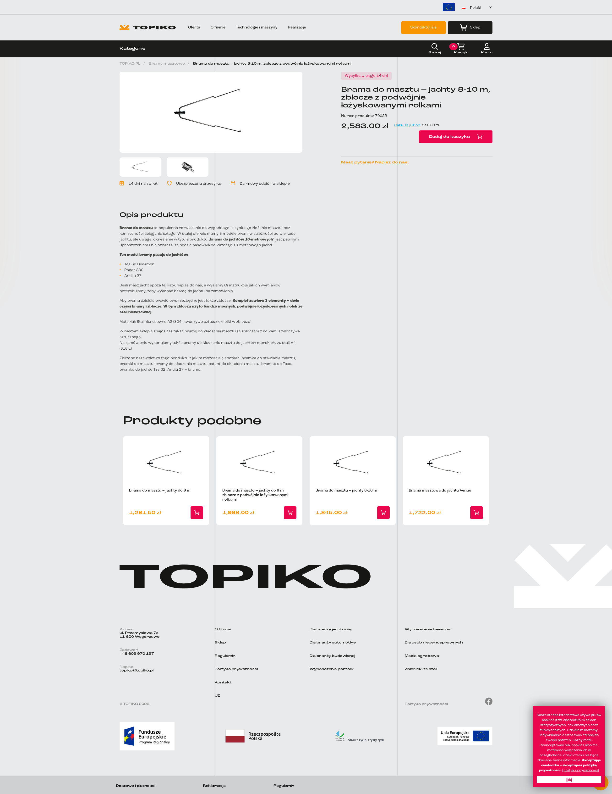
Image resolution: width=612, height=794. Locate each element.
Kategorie (132, 49)
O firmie (218, 27)
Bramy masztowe (167, 64)
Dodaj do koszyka (449, 137)
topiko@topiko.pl (136, 670)
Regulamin (225, 656)
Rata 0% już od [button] (407, 125)
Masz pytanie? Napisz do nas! (374, 162)
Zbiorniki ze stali (421, 669)
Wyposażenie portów (332, 669)
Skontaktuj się (423, 27)
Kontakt (223, 682)
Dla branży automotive (333, 642)
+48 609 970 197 (137, 654)
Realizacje (297, 27)
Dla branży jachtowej (330, 629)
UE (217, 696)
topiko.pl (130, 64)
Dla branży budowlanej (332, 656)
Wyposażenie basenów (428, 629)
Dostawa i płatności (135, 786)
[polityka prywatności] (580, 770)
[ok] (569, 780)
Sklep (475, 27)
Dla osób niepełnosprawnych (434, 642)
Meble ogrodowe (422, 656)
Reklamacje (214, 786)
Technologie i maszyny (256, 27)
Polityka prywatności (236, 669)
